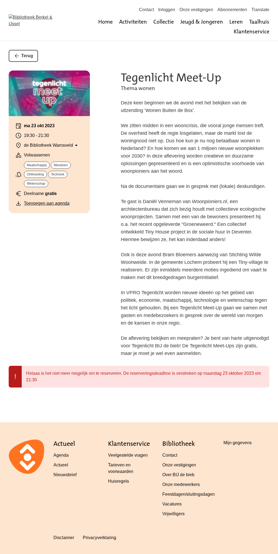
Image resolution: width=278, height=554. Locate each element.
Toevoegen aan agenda (47, 203)
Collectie (163, 21)
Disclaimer (63, 537)
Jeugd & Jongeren (201, 21)
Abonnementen (232, 9)
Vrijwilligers (173, 513)
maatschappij (37, 165)
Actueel (60, 465)
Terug (27, 55)
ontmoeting (35, 174)
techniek (57, 174)
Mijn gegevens (237, 442)
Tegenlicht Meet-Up (171, 77)
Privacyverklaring (99, 537)
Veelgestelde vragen (128, 455)
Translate (260, 9)
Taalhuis (259, 21)
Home (105, 21)
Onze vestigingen (196, 9)
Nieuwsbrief (65, 474)
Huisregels (118, 481)
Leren (236, 21)
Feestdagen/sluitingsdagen (188, 494)
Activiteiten (133, 21)
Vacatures (172, 504)
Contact (146, 9)
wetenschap (36, 183)
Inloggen (166, 9)
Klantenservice (251, 31)
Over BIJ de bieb (178, 474)
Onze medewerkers (181, 484)
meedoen (61, 165)
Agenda (61, 455)
